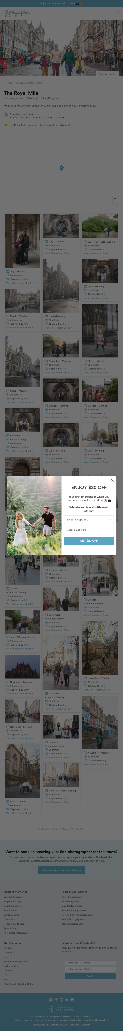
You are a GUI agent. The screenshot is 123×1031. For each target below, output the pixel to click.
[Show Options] (110, 520)
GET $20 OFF (89, 540)
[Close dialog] (112, 480)
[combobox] (88, 520)
